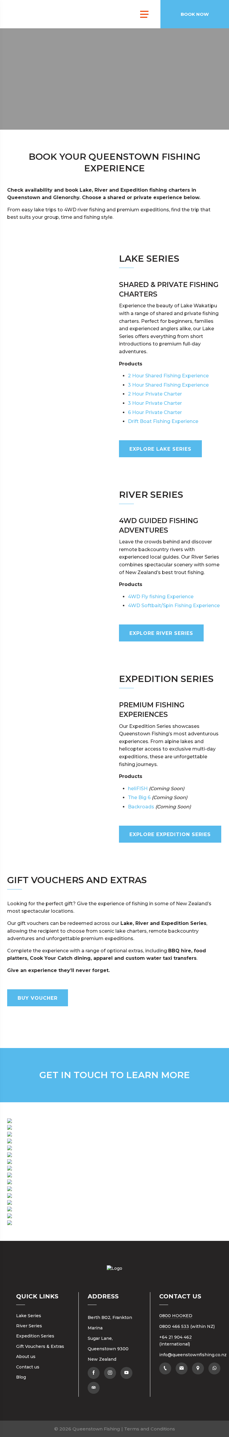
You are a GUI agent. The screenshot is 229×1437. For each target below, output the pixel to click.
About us (25, 1356)
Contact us (27, 1367)
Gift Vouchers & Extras (40, 1346)
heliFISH (138, 788)
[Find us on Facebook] (94, 1373)
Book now (195, 14)
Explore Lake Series (160, 449)
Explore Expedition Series (170, 834)
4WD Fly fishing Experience (161, 596)
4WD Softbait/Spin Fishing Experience (174, 605)
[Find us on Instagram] (110, 1373)
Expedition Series (35, 1336)
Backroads (141, 807)
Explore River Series (161, 633)
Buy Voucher (38, 998)
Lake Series (28, 1315)
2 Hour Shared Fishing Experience (168, 376)
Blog (21, 1377)
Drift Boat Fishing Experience (163, 421)
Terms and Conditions (149, 1429)
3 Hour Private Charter (155, 403)
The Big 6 (139, 797)
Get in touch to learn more (114, 1075)
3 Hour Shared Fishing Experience (168, 385)
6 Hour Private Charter (155, 412)
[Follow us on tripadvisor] (94, 1388)
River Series (29, 1326)
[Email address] (182, 1368)
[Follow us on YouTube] (126, 1373)
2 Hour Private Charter (155, 394)
